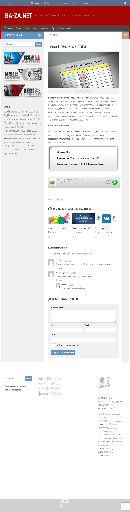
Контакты (44, 28)
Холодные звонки (9, 127)
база (29, 131)
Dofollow (59, 200)
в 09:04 (73, 273)
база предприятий (29, 135)
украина (7, 154)
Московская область (26, 119)
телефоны (33, 149)
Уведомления (83, 253)
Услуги (63, 3)
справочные (7, 150)
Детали (108, 183)
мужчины (28, 138)
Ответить (59, 268)
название (37, 138)
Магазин (35, 3)
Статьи (75, 3)
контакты (16, 138)
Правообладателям (61, 28)
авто (24, 131)
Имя (53, 325)
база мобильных (8, 135)
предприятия (10, 145)
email (25, 111)
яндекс (13, 153)
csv (19, 111)
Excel (32, 111)
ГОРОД (28, 115)
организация (22, 142)
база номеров (18, 135)
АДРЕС (7, 115)
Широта (19, 126)
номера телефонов (11, 142)
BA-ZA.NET (18, 15)
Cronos (14, 112)
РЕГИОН (37, 119)
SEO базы (53, 35)
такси (12, 150)
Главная (6, 3)
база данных (35, 131)
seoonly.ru (59, 261)
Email (88, 325)
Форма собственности (30, 123)
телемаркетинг (21, 149)
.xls (8, 111)
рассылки (20, 146)
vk (37, 112)
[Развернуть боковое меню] (125, 35)
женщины (8, 138)
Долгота (37, 115)
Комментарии (61, 253)
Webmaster (49, 3)
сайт (32, 145)
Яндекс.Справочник (13, 130)
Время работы (18, 115)
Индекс (7, 119)
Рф (17, 123)
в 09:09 (71, 285)
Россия (9, 123)
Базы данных (20, 3)
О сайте (86, 3)
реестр (27, 146)
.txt (5, 112)
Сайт (53, 335)
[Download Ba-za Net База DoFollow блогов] (52, 185)
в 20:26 (68, 261)
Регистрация (30, 28)
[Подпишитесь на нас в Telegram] (39, 35)
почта (28, 142)
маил (22, 138)
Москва (15, 119)
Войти (18, 28)
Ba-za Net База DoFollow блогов (71, 179)
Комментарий (57, 307)
